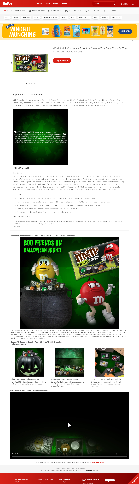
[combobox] (104, 3)
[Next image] (49, 63)
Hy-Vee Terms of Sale (85, 470)
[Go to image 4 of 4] (34, 84)
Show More (16, 226)
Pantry (16, 17)
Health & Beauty (84, 17)
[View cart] (133, 4)
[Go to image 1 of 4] (26, 84)
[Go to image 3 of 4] (31, 84)
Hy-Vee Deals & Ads (87, 483)
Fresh (7, 17)
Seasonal (105, 17)
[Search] (113, 3)
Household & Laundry (50, 17)
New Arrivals (116, 17)
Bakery (64, 17)
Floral (72, 17)
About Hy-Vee (63, 482)
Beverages (26, 17)
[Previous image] (11, 63)
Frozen (36, 17)
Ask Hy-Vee (17, 482)
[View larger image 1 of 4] (30, 63)
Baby (95, 17)
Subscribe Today (98, 462)
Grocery (39, 482)
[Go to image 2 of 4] (29, 84)
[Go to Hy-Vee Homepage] (7, 3)
